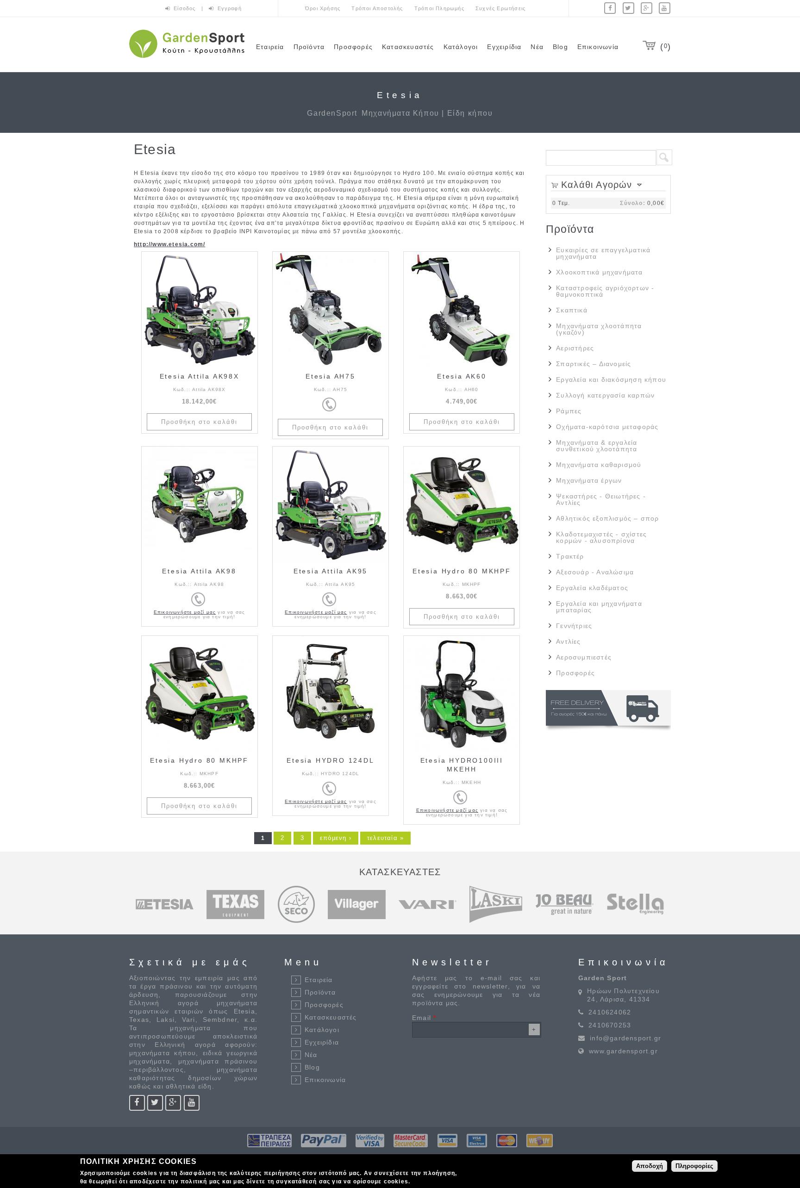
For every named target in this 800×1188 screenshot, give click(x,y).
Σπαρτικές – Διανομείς (593, 363)
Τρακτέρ (570, 556)
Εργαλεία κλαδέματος (592, 587)
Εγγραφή (230, 8)
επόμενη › (335, 837)
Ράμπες (568, 411)
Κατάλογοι (461, 46)
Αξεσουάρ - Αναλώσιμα (595, 572)
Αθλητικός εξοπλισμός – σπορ (607, 518)
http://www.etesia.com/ (169, 244)
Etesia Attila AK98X (199, 376)
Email (424, 1017)
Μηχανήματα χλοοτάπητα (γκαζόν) (599, 329)
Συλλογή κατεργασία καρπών (605, 395)
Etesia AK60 (462, 376)
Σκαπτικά (572, 310)
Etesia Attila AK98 (199, 571)
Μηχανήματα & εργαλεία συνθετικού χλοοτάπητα (596, 446)
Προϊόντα (309, 46)
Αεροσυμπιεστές (584, 657)
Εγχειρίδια (504, 46)
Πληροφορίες (694, 1166)
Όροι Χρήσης (322, 8)
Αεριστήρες (575, 348)
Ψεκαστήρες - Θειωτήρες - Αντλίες (601, 499)
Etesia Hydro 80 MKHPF (461, 571)
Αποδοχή (649, 1166)
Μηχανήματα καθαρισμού (598, 464)
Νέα (537, 46)
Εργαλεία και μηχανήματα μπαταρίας (599, 607)
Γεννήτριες (574, 625)
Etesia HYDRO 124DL (330, 760)
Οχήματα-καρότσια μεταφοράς (607, 426)
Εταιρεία (270, 46)
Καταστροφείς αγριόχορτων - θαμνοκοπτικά (605, 291)
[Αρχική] (186, 59)
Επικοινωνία (598, 46)
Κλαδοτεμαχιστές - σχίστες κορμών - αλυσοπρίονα (601, 537)
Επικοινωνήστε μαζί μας (185, 612)
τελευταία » (385, 837)
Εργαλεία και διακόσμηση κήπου (611, 379)
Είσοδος (186, 8)
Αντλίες (568, 641)
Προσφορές (353, 46)
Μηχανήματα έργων (589, 480)
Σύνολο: (632, 203)
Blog (560, 46)
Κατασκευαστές (408, 46)
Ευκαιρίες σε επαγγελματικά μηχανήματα (603, 253)
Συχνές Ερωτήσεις (500, 8)
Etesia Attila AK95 (331, 571)
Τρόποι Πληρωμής (439, 8)
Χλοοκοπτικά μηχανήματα (599, 272)
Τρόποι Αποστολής (377, 8)
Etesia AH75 (331, 376)
